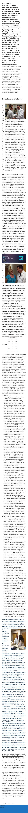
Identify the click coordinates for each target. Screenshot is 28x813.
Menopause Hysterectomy (7, 4)
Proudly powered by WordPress (8, 803)
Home (2, 807)
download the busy (10, 762)
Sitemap (3, 805)
